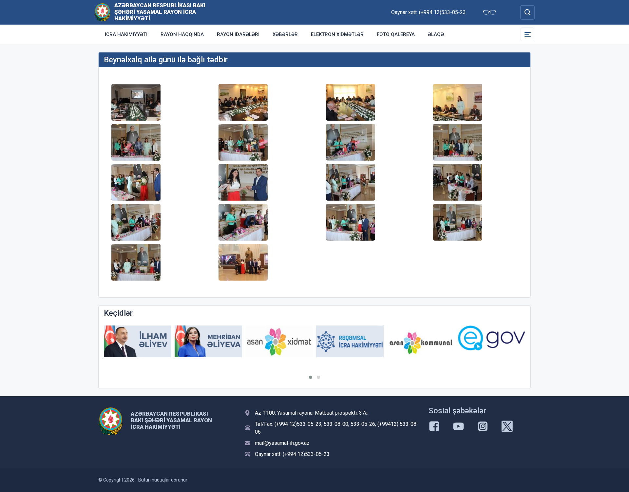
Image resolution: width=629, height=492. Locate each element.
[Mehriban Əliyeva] (208, 341)
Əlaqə (436, 34)
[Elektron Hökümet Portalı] (491, 337)
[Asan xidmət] (279, 341)
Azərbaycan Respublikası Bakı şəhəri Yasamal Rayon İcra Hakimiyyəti (159, 12)
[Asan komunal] (420, 341)
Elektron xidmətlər (337, 34)
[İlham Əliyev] (137, 341)
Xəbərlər (285, 34)
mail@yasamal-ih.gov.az (282, 443)
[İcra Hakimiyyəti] (102, 12)
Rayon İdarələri (238, 34)
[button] (310, 377)
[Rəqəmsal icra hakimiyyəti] (350, 341)
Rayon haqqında (182, 34)
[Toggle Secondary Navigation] (527, 34)
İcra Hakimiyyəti (126, 34)
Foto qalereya (396, 34)
